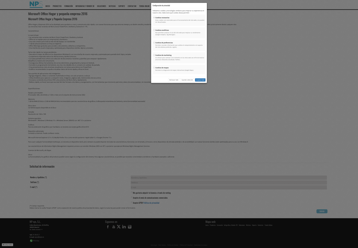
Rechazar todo (173, 80)
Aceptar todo (200, 80)
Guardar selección (187, 80)
